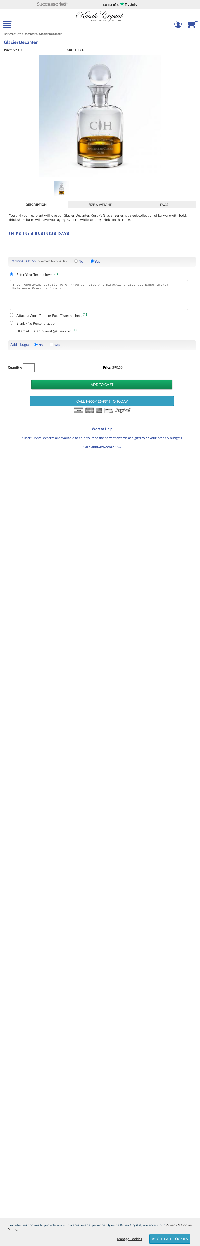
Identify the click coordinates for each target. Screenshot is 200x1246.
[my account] (178, 27)
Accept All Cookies (170, 1239)
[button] (52, 4)
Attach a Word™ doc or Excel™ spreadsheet (49, 315)
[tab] (36, 204)
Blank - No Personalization (36, 323)
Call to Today (102, 401)
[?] (56, 273)
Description (36, 205)
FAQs (164, 205)
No (81, 261)
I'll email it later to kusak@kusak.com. (44, 331)
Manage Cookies (129, 1239)
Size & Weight (100, 205)
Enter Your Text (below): (34, 275)
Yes (97, 261)
